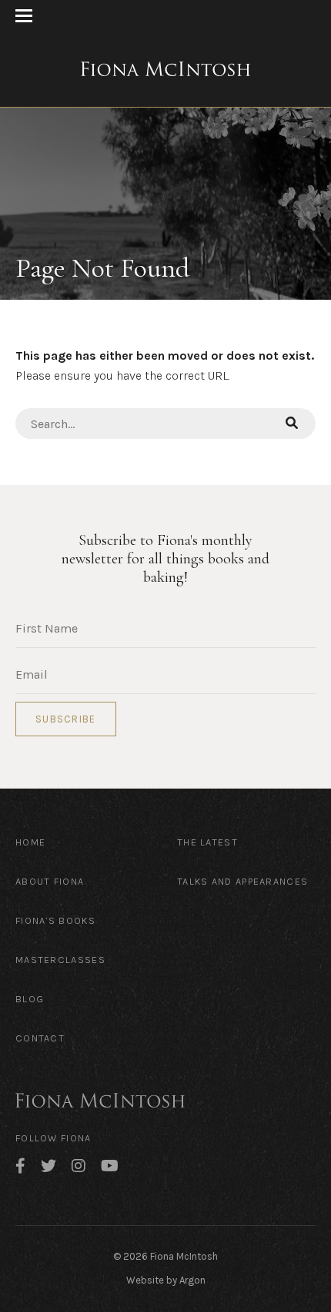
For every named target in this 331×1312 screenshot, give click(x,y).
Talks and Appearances (242, 881)
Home (30, 842)
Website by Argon (166, 1280)
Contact (40, 1038)
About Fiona (49, 881)
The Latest (207, 842)
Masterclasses (60, 959)
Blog (29, 999)
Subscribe (65, 719)
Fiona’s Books (55, 920)
